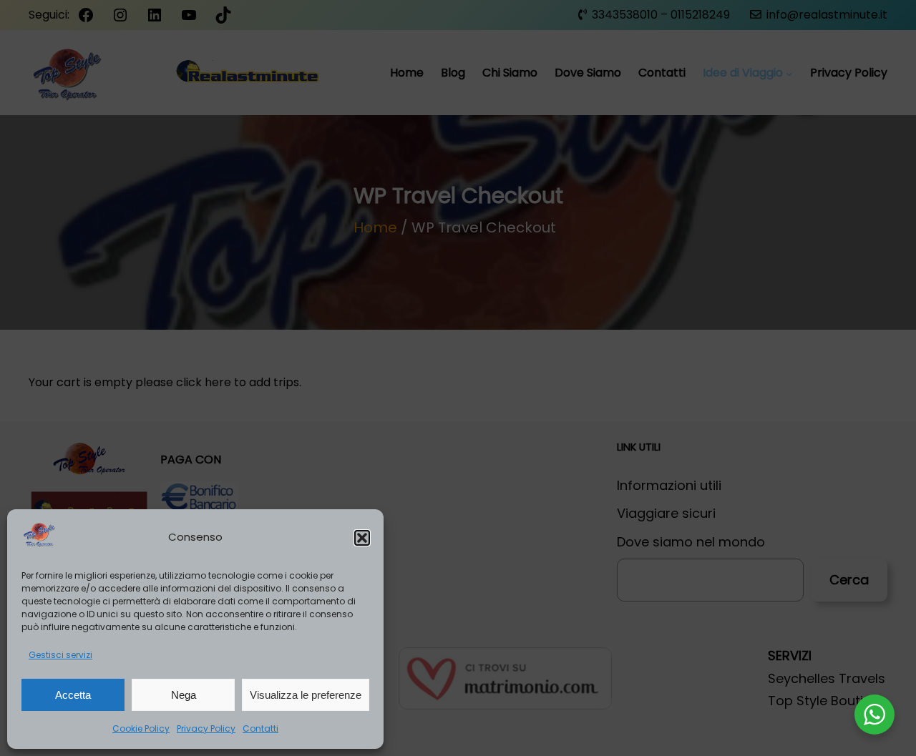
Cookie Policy (141, 728)
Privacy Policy (206, 728)
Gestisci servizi (60, 655)
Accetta (73, 695)
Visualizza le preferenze (305, 695)
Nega (183, 695)
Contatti (260, 728)
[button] (362, 538)
